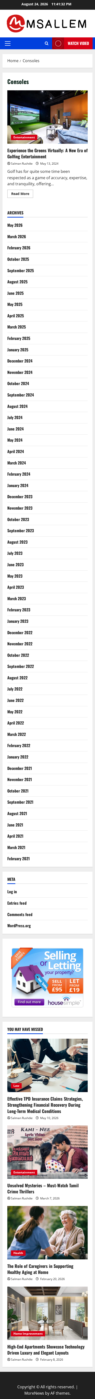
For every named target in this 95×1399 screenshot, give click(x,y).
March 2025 (16, 327)
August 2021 (17, 813)
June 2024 (15, 429)
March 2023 (16, 598)
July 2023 (14, 553)
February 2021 (18, 858)
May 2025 (14, 304)
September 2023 (20, 530)
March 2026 (16, 236)
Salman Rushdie (22, 163)
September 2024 (20, 395)
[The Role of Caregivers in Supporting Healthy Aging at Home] (47, 1232)
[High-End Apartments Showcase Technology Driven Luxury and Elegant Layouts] (47, 1313)
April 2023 (15, 587)
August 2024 (17, 406)
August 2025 (17, 282)
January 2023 (17, 621)
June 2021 (15, 825)
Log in (12, 891)
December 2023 (19, 496)
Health (18, 1253)
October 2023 (18, 519)
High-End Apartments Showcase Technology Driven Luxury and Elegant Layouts (46, 1349)
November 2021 (19, 779)
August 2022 (17, 678)
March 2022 (16, 734)
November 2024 (19, 372)
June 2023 (15, 564)
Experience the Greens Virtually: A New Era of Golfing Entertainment (47, 117)
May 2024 (14, 440)
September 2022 (20, 666)
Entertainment (24, 137)
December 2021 (19, 768)
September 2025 (20, 270)
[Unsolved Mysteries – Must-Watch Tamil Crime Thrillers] (47, 1152)
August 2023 (17, 542)
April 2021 (15, 836)
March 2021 (16, 847)
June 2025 (15, 293)
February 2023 (18, 610)
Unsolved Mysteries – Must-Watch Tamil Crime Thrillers (43, 1188)
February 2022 (18, 745)
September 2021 (20, 802)
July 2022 (14, 689)
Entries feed (17, 903)
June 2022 (15, 700)
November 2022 (19, 644)
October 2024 (18, 383)
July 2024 (14, 417)
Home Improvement (28, 1334)
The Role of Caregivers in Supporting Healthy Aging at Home (40, 1269)
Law (16, 1086)
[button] (7, 43)
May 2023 (14, 576)
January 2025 (17, 350)
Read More (22, 194)
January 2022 (17, 757)
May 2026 (15, 225)
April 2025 (15, 316)
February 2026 (18, 248)
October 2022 (18, 655)
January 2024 (17, 485)
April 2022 (15, 723)
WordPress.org (19, 925)
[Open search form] (46, 43)
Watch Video (78, 43)
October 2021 (17, 791)
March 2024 (16, 463)
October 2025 (18, 259)
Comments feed (19, 914)
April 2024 (15, 451)
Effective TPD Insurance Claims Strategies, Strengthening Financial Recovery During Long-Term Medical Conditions (45, 1105)
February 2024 (18, 474)
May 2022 (14, 712)
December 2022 (19, 632)
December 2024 (19, 361)
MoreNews (34, 1393)
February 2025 (18, 338)
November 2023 (19, 508)
